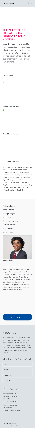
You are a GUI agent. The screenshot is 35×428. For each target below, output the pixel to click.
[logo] (14, 3)
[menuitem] (27, 3)
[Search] (27, 3)
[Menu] (31, 3)
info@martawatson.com (11, 410)
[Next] (28, 15)
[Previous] (6, 15)
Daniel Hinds (8, 260)
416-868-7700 (12, 405)
